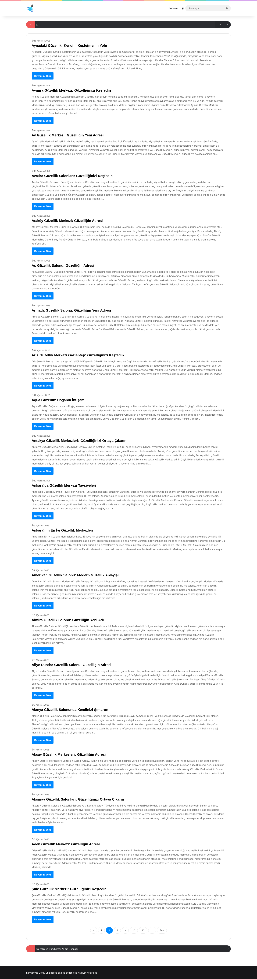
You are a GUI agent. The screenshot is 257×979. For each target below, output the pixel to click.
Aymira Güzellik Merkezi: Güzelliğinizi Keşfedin (71, 90)
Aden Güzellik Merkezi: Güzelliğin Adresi (66, 844)
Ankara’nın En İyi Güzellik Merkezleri (62, 530)
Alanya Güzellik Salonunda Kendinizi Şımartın (70, 710)
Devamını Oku (42, 75)
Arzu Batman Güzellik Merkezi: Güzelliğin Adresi (62, 948)
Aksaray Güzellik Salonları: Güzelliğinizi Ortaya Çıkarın (78, 799)
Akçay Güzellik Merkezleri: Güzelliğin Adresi (69, 754)
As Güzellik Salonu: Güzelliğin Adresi (63, 265)
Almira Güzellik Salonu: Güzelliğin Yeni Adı (68, 620)
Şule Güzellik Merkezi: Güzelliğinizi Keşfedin (69, 889)
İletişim (173, 8)
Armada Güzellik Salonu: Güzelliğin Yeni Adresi (71, 310)
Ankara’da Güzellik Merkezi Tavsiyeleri (64, 485)
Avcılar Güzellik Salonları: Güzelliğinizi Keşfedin (72, 176)
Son (162, 930)
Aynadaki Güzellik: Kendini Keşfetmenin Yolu (69, 45)
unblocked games (55, 972)
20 (143, 930)
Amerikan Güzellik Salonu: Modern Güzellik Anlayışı (75, 575)
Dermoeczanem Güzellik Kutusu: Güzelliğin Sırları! (63, 24)
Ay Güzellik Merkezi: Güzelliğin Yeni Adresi (68, 135)
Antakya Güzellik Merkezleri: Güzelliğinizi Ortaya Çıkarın (79, 441)
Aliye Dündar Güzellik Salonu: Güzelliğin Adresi (71, 665)
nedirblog (92, 972)
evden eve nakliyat (76, 972)
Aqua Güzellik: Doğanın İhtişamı (58, 400)
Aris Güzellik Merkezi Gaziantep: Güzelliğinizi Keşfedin (78, 355)
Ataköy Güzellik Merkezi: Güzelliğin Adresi (67, 221)
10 (134, 930)
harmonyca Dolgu (35, 972)
